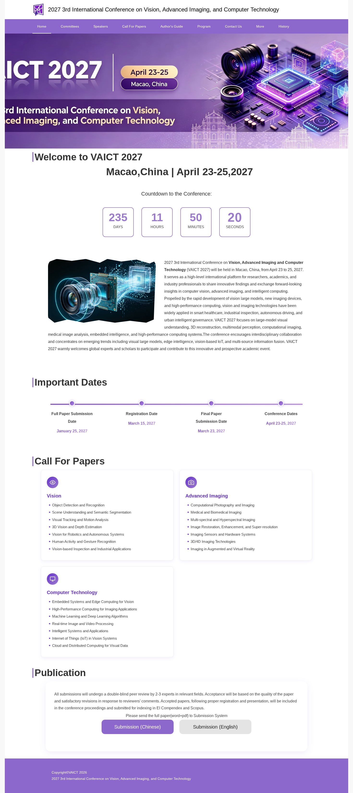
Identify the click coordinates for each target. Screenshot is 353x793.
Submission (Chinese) (137, 726)
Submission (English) (215, 726)
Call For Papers (134, 26)
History (284, 26)
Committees (70, 26)
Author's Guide (171, 26)
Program (204, 26)
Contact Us (233, 26)
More (260, 26)
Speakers (100, 26)
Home (41, 26)
